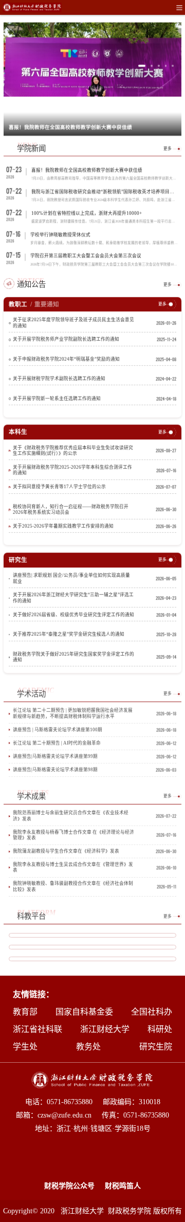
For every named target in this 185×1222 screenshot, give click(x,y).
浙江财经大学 (105, 1029)
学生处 (25, 1046)
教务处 (88, 1046)
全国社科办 (151, 1011)
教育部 (25, 1011)
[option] (92, 78)
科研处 (159, 1029)
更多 (167, 148)
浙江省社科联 (37, 1029)
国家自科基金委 (84, 1011)
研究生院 (155, 1046)
